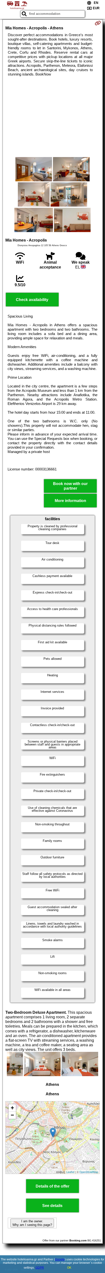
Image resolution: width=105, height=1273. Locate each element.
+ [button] (12, 1108)
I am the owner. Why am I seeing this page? (32, 1223)
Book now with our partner (70, 486)
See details (52, 1206)
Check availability (32, 300)
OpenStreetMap (88, 1172)
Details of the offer (52, 1186)
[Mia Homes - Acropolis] (33, 169)
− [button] (12, 1115)
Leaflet (70, 1172)
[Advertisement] (52, 117)
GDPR (39, 1267)
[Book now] (98, 23)
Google (60, 1259)
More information (70, 501)
